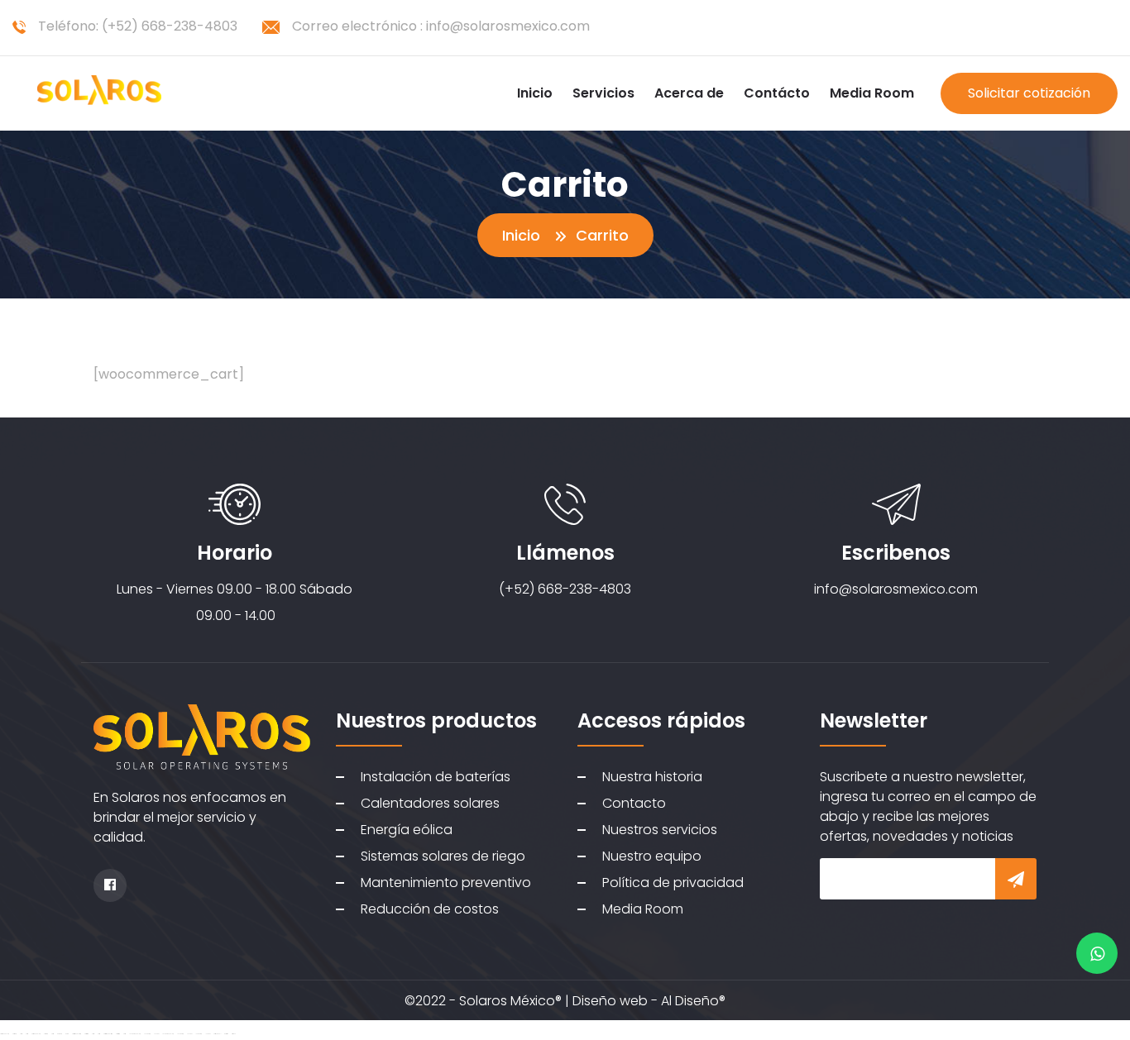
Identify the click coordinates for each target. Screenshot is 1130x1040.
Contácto (777, 93)
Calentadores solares (430, 803)
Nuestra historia (652, 776)
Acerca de (689, 93)
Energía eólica (406, 829)
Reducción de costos (430, 908)
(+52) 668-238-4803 (169, 26)
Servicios (603, 93)
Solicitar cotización (1029, 93)
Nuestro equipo (651, 856)
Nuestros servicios (659, 829)
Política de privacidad (673, 882)
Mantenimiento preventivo (446, 882)
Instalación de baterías (435, 776)
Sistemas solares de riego (443, 856)
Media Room (872, 93)
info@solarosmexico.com (508, 26)
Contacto (634, 803)
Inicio (535, 93)
